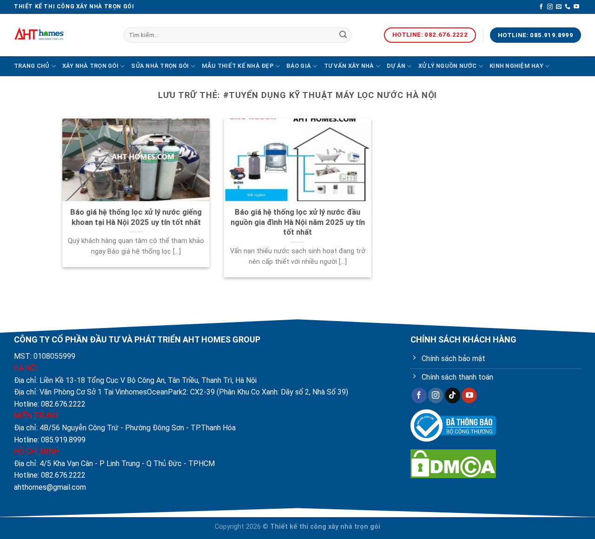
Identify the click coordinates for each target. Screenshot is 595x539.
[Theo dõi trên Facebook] (541, 7)
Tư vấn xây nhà (349, 65)
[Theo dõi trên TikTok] (452, 395)
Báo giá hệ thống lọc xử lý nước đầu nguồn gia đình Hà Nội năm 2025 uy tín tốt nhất (298, 222)
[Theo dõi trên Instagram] (550, 7)
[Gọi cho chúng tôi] (567, 7)
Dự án (396, 65)
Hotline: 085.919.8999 (50, 439)
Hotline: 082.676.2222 (50, 404)
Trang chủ (31, 65)
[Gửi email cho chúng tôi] (559, 7)
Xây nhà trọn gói (90, 65)
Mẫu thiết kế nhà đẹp (238, 65)
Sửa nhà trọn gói (160, 65)
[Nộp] (343, 35)
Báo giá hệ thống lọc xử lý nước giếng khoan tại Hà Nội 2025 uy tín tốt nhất (136, 217)
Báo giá (298, 65)
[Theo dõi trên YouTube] (576, 7)
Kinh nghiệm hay (516, 65)
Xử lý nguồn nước (447, 65)
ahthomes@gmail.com (50, 487)
